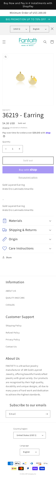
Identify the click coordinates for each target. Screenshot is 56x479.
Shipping (5, 128)
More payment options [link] (28, 177)
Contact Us (11, 346)
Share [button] (9, 257)
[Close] (52, 28)
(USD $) (16, 29)
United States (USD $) (26, 435)
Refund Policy (13, 332)
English (36, 29)
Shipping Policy (14, 325)
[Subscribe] (46, 414)
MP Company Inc (30, 474)
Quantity (6, 141)
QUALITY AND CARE (15, 297)
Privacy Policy (13, 339)
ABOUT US (11, 290)
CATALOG (10, 304)
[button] (3, 41)
